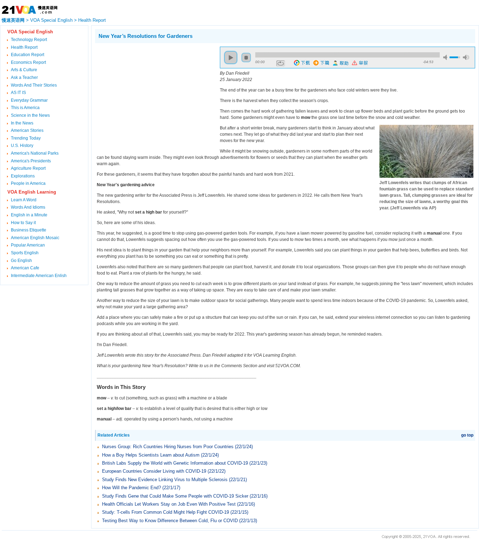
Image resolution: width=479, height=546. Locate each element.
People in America (28, 183)
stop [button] (246, 57)
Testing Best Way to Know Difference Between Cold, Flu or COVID (170, 520)
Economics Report (28, 62)
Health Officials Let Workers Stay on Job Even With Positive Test (169, 504)
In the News (22, 123)
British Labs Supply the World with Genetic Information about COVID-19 (175, 463)
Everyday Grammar (29, 100)
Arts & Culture (24, 69)
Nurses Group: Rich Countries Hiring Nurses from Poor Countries (168, 446)
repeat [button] (280, 63)
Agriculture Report (28, 168)
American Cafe (25, 267)
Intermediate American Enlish (39, 275)
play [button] (231, 57)
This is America (25, 107)
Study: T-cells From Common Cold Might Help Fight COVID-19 (165, 512)
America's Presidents (31, 161)
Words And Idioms (28, 207)
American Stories (27, 130)
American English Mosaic (35, 237)
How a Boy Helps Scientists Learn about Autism (151, 455)
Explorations (23, 176)
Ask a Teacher (24, 77)
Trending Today (26, 138)
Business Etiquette (28, 230)
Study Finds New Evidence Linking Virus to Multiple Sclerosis (165, 479)
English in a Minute (29, 215)
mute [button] (446, 57)
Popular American (28, 245)
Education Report (27, 54)
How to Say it (23, 222)
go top (467, 435)
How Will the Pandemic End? (131, 487)
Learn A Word (23, 199)
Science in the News (30, 115)
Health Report (92, 20)
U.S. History (22, 145)
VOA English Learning (31, 192)
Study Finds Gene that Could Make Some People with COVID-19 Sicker (175, 496)
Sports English (25, 252)
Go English (21, 260)
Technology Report (29, 39)
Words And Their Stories (34, 85)
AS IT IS (18, 92)
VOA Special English (51, 20)
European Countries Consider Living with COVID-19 (154, 471)
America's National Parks (35, 153)
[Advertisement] (154, 96)
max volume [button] (466, 57)
